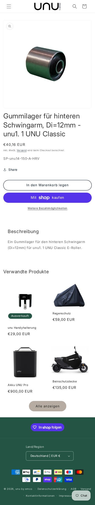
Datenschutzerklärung (52, 488)
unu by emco (23, 488)
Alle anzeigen (48, 406)
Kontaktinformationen (40, 495)
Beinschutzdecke (65, 381)
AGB (73, 488)
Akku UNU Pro (18, 385)
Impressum (66, 495)
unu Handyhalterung (22, 327)
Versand (22, 150)
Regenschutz (62, 313)
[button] (9, 6)
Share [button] (12, 169)
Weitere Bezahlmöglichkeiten (47, 208)
